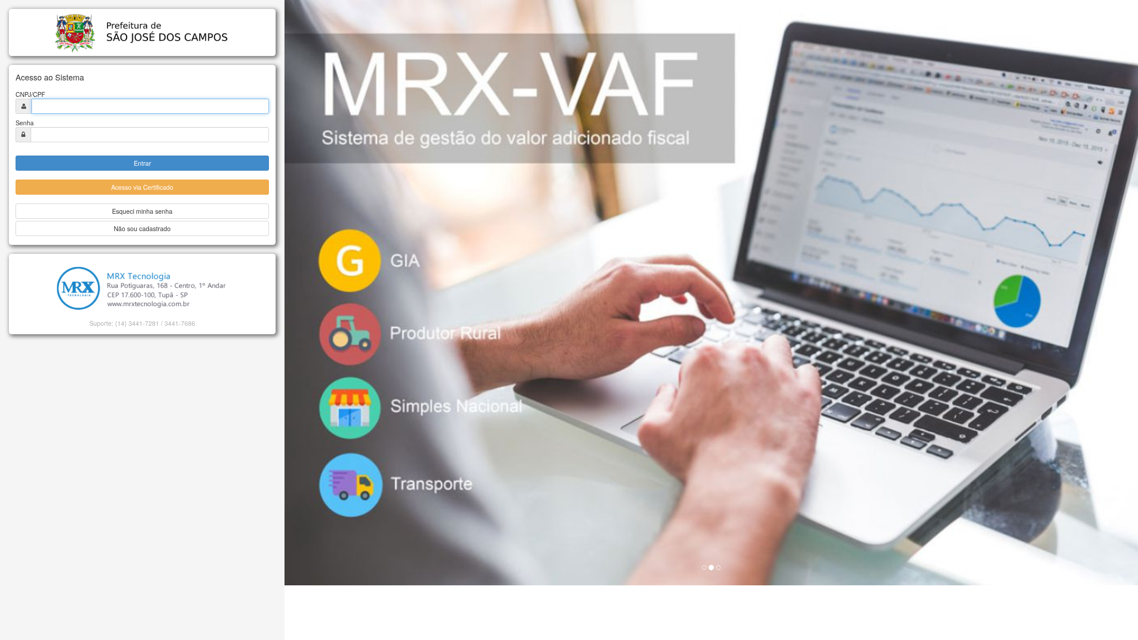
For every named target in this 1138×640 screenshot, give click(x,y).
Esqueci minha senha (142, 211)
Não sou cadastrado (142, 228)
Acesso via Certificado (142, 187)
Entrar (142, 163)
